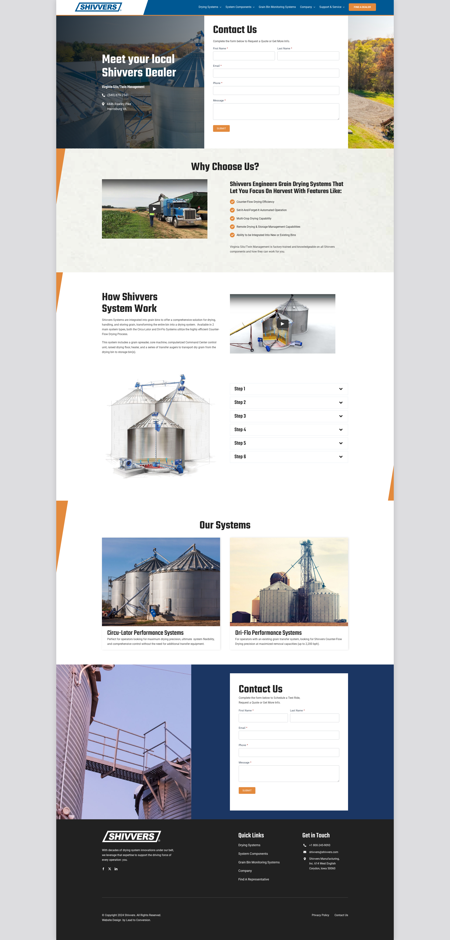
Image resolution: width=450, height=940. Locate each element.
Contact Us (341, 915)
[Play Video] (155, 209)
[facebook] (103, 868)
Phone (217, 83)
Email (217, 65)
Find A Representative (253, 879)
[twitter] (109, 868)
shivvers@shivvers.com (323, 852)
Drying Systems (249, 845)
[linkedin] (116, 868)
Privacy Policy (320, 915)
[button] (289, 389)
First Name (220, 48)
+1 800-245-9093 (319, 845)
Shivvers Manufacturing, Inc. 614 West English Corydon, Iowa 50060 (324, 863)
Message (219, 100)
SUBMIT (221, 128)
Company (245, 871)
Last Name (284, 48)
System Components (253, 853)
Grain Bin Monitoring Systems (259, 862)
